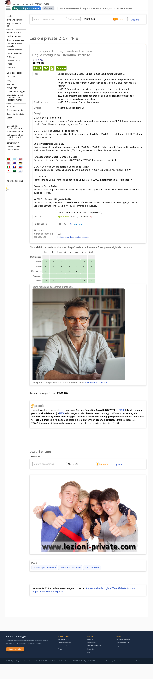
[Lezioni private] (8, 4)
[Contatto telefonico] (65, 224)
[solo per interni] (5, 623)
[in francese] (14, 166)
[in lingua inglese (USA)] (20, 159)
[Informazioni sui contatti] (70, 224)
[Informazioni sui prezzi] (91, 216)
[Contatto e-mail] (60, 224)
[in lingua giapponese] (8, 170)
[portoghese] (8, 159)
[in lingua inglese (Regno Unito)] (8, 162)
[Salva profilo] (51, 68)
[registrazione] (79, 379)
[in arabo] (14, 170)
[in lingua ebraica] (20, 170)
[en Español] (14, 159)
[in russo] (20, 166)
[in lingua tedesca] (20, 162)
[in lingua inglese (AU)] (14, 163)
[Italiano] (8, 166)
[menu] (8, 8)
